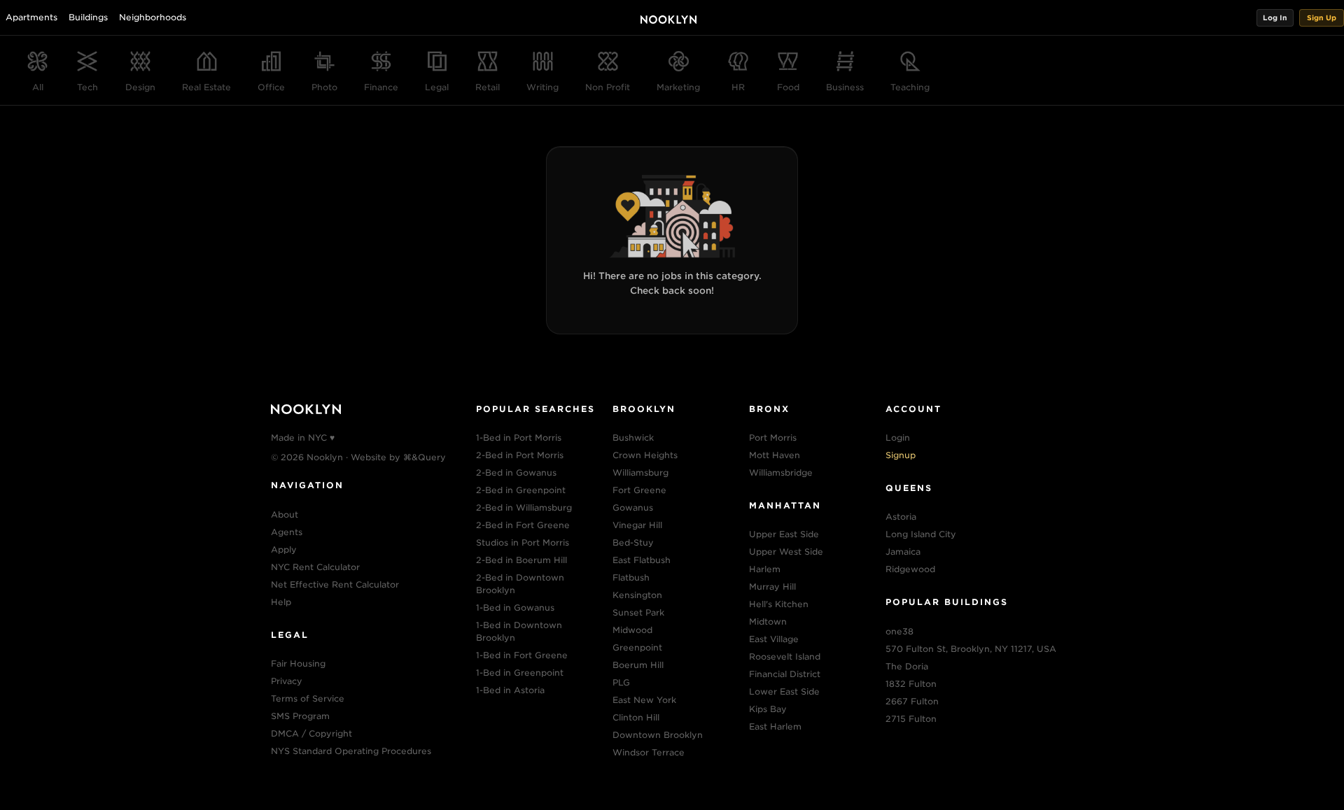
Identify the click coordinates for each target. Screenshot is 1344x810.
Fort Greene (639, 490)
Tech (87, 87)
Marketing (678, 87)
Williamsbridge (781, 472)
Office (271, 87)
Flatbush (631, 577)
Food (788, 87)
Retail (487, 87)
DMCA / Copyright (311, 733)
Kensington (637, 595)
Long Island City (921, 534)
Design (140, 87)
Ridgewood (910, 569)
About (284, 514)
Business (845, 87)
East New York (644, 700)
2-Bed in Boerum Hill (521, 560)
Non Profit (607, 87)
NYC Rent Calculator (315, 567)
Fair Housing (298, 663)
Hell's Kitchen (778, 604)
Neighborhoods (152, 17)
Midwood (632, 630)
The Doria (907, 666)
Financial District (784, 674)
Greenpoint (637, 647)
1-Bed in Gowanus (515, 607)
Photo (324, 87)
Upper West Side (786, 551)
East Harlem (775, 726)
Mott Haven (774, 455)
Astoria (901, 516)
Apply (284, 549)
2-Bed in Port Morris (520, 455)
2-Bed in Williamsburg (524, 507)
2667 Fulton (912, 701)
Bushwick (633, 437)
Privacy (286, 681)
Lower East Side (784, 691)
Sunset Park (638, 612)
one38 (899, 631)
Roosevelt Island (784, 656)
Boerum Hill (638, 665)
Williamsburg (640, 472)
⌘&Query (424, 457)
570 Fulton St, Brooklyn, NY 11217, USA (971, 649)
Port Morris (773, 437)
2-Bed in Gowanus (516, 472)
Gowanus (632, 507)
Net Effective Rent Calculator (335, 584)
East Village (774, 639)
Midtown (768, 621)
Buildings (88, 17)
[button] (1275, 18)
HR (738, 87)
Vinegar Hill (637, 525)
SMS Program (300, 716)
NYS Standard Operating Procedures (351, 751)
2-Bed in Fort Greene (523, 525)
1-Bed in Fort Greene (522, 655)
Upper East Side (784, 534)
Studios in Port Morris (522, 542)
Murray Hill (772, 586)
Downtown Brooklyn (657, 735)
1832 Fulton (911, 683)
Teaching (910, 87)
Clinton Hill (635, 717)
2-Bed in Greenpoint (521, 490)
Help (281, 602)
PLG (621, 682)
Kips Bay (768, 709)
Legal (437, 87)
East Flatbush (641, 560)
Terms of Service (307, 698)
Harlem (764, 569)
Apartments (31, 17)
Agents (286, 532)
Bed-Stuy (633, 542)
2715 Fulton (911, 718)
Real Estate (206, 87)
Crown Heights (645, 455)
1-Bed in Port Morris (518, 437)
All (37, 87)
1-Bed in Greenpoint (520, 672)
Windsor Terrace (648, 752)
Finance (381, 87)
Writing (542, 87)
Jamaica (903, 551)
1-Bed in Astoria (510, 690)
